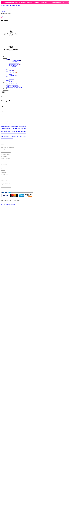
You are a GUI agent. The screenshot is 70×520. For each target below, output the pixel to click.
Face (7, 76)
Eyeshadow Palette (13, 75)
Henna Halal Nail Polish (14, 63)
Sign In (2, 168)
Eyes (7, 71)
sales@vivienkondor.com (6, 5)
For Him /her (11, 81)
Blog (4, 92)
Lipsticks (11, 70)
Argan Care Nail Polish (15, 60)
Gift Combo (5, 90)
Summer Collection (13, 65)
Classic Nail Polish (13, 61)
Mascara (10, 74)
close (2, 23)
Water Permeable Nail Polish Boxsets (14, 87)
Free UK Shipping (16, 5)
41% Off (2, 98)
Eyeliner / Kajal (13, 72)
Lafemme (11, 67)
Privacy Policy (4, 156)
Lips (7, 69)
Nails (8, 59)
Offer (4, 91)
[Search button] (1, 96)
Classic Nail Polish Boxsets (12, 85)
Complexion (11, 79)
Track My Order (4, 174)
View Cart (3, 170)
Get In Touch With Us (6, 187)
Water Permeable (12, 66)
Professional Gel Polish (14, 64)
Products (5, 58)
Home (4, 56)
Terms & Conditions (5, 158)
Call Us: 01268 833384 (6, 9)
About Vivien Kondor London (7, 147)
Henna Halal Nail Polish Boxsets (13, 86)
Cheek (10, 77)
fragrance (8, 80)
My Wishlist (3, 172)
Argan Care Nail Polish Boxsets (13, 83)
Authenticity (3, 150)
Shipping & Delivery (5, 154)
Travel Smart (6, 88)
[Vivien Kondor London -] (11, 39)
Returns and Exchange (6, 152)
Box (4, 82)
